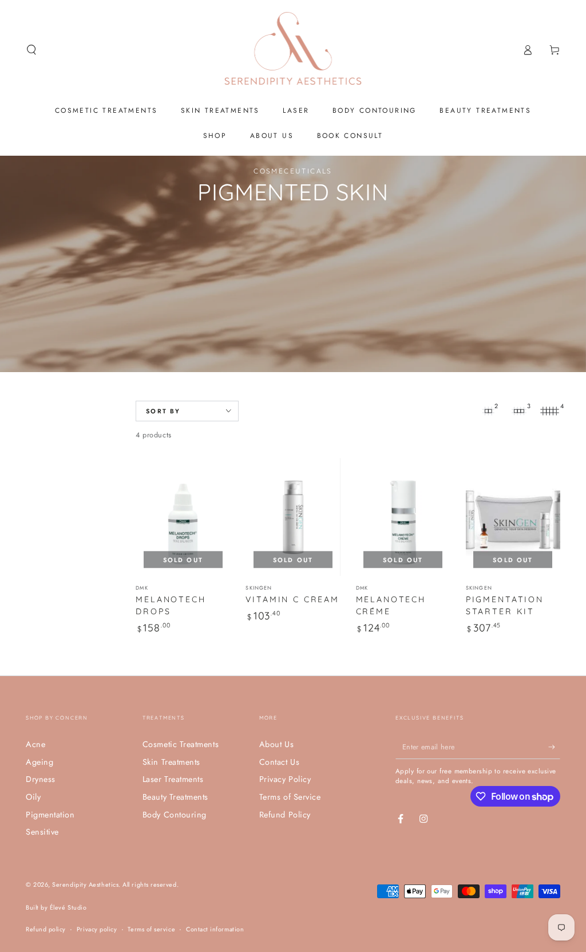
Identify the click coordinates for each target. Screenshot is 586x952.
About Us (276, 744)
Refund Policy (285, 814)
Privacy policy (97, 929)
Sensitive (42, 832)
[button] (31, 49)
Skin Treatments (171, 762)
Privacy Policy (285, 779)
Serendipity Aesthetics (85, 884)
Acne (35, 744)
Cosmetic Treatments (180, 744)
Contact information (215, 929)
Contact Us (279, 762)
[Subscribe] (554, 747)
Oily (33, 797)
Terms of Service (290, 797)
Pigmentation (50, 814)
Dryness (41, 779)
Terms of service (151, 929)
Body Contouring (174, 814)
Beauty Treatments (175, 797)
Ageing (39, 762)
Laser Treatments (173, 779)
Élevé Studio (68, 907)
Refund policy (46, 929)
